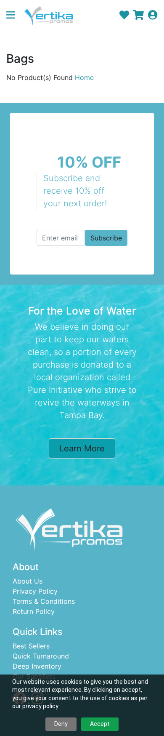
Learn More (82, 448)
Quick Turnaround (41, 656)
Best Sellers (31, 646)
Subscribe (106, 238)
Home (84, 77)
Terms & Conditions (44, 601)
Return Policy (34, 611)
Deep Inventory (37, 666)
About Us (27, 581)
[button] (13, 15)
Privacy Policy (35, 591)
